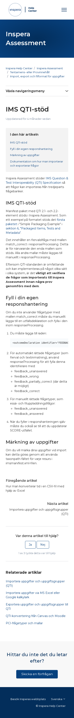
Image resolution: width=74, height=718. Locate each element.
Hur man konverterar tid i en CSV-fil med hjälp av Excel (35, 488)
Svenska (57, 699)
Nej (42, 544)
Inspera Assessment (50, 68)
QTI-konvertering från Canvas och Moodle (36, 616)
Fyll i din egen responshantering (31, 148)
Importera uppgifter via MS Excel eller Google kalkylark (33, 595)
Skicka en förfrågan (37, 674)
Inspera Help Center (19, 68)
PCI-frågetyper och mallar (24, 623)
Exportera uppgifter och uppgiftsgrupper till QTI (37, 607)
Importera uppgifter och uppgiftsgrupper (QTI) (38, 512)
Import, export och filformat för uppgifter (37, 76)
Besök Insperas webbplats (28, 699)
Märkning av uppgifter (24, 155)
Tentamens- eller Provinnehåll (30, 72)
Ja (30, 544)
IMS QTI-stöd (18, 142)
